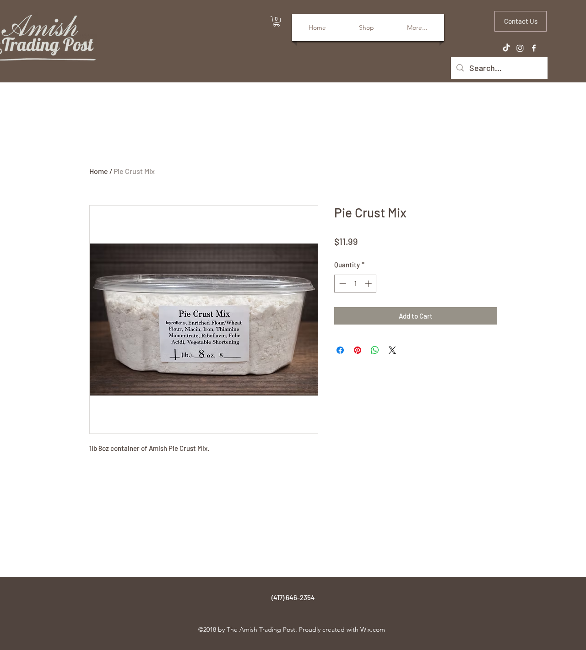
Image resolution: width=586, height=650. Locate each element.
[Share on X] (392, 350)
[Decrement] (342, 283)
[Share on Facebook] (340, 350)
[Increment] (369, 283)
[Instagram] (520, 48)
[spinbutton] (355, 283)
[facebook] (533, 48)
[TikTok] (506, 48)
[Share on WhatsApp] (374, 350)
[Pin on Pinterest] (357, 350)
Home (98, 171)
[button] (276, 21)
